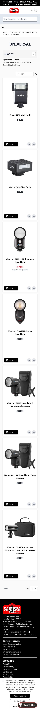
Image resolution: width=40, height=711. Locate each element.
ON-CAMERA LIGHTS (29, 32)
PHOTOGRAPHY (14, 32)
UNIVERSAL (15, 34)
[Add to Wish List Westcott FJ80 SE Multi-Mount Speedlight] (29, 288)
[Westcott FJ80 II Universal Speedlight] (20, 311)
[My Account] (32, 10)
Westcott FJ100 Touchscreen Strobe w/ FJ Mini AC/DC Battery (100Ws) (20, 550)
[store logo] (14, 10)
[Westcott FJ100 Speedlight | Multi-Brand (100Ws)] (20, 384)
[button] (20, 54)
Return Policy (8, 649)
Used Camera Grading (12, 644)
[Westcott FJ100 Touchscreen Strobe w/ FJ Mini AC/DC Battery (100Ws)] (20, 528)
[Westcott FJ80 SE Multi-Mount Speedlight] (20, 239)
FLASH (7, 34)
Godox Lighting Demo (11, 65)
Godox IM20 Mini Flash (20, 187)
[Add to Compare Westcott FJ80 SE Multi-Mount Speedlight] (34, 288)
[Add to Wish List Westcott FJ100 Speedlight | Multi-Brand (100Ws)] (29, 432)
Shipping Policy (9, 646)
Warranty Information (12, 652)
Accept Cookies (20, 696)
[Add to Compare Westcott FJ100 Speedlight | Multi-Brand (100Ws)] (34, 432)
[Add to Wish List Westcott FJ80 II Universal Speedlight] (29, 360)
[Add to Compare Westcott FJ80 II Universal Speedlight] (34, 360)
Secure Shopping (10, 669)
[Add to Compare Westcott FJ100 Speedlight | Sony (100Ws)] (34, 504)
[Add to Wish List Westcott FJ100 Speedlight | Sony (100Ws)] (29, 504)
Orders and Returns (11, 654)
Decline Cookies (20, 701)
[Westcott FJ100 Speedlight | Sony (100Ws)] (20, 456)
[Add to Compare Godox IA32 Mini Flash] (34, 144)
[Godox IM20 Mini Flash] (20, 167)
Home (5, 32)
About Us (6, 664)
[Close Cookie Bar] (3, 680)
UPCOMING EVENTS (7, 3)
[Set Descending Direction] (36, 74)
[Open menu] (2, 26)
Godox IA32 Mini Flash (20, 115)
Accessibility (8, 677)
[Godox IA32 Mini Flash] (20, 95)
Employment (8, 674)
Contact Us (7, 672)
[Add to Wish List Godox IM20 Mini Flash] (29, 216)
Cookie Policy (26, 691)
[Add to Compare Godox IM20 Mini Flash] (34, 216)
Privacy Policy (8, 666)
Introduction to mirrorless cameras (17, 62)
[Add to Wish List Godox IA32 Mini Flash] (29, 144)
